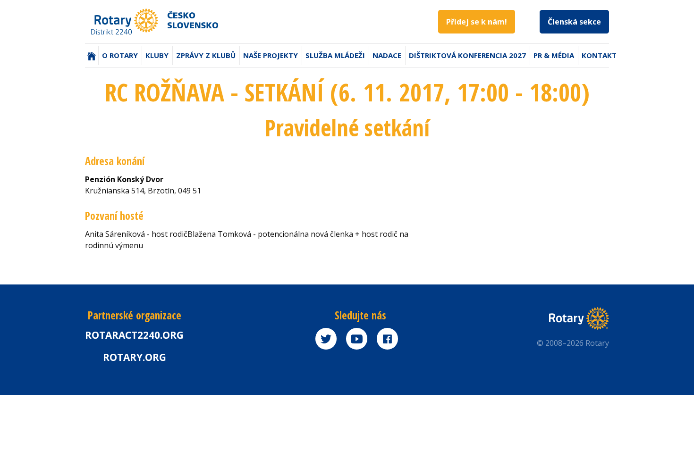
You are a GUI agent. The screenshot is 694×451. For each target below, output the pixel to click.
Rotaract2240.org (134, 335)
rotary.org (134, 357)
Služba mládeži (335, 55)
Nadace (386, 55)
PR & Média (553, 55)
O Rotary (120, 55)
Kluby (157, 55)
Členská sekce (574, 22)
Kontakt (599, 55)
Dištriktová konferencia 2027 (467, 55)
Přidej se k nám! (476, 22)
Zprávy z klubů (206, 55)
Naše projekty (270, 55)
